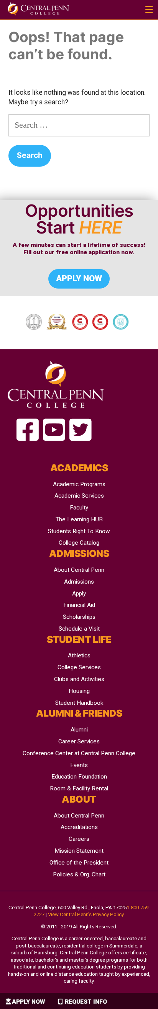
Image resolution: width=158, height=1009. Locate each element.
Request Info (86, 1001)
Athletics (79, 655)
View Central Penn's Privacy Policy (85, 914)
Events (79, 765)
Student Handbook (79, 702)
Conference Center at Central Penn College (79, 753)
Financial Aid (79, 605)
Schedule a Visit (79, 628)
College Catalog (79, 542)
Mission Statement (79, 850)
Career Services (79, 741)
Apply (79, 593)
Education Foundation (79, 776)
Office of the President (79, 862)
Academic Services (79, 495)
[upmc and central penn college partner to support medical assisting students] (27, 430)
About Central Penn (79, 569)
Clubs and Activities (79, 679)
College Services (79, 667)
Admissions (79, 581)
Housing (79, 691)
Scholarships (79, 616)
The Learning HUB (79, 519)
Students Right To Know (79, 531)
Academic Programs (79, 484)
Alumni (79, 729)
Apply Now (28, 1001)
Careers (79, 838)
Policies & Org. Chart (79, 874)
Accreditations (79, 827)
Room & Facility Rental (79, 788)
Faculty (79, 507)
